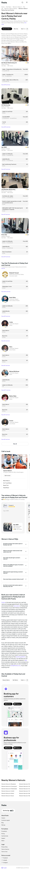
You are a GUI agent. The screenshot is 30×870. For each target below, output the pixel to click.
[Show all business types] (27, 680)
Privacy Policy (4, 846)
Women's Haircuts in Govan (7, 795)
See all (15, 443)
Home (3, 7)
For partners (4, 831)
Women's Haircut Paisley (10, 8)
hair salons (17, 606)
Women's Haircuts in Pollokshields (9, 788)
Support (3, 838)
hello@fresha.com (16, 665)
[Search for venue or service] (22, 2)
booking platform (20, 656)
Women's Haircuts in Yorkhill (7, 791)
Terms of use (4, 851)
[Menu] (27, 2)
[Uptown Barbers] (14, 472)
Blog (2, 822)
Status (2, 840)
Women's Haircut (17, 7)
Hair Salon (8, 7)
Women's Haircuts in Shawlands (8, 784)
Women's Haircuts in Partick (7, 793)
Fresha (3, 602)
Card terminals (4, 836)
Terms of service (5, 849)
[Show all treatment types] (27, 28)
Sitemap (3, 825)
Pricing (3, 833)
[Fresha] (4, 2)
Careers (3, 818)
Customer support (5, 820)
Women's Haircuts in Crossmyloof (9, 786)
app (26, 660)
